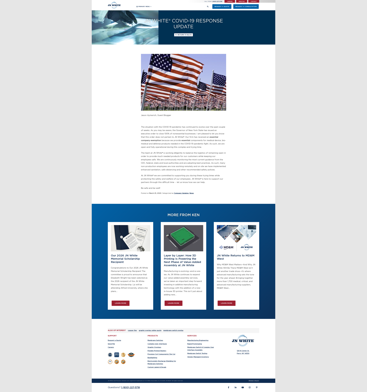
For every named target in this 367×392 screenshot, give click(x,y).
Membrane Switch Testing (197, 353)
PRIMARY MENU (144, 6)
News (192, 193)
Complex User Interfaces (157, 344)
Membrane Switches (155, 340)
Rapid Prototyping (194, 344)
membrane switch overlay (173, 330)
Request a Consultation (246, 6)
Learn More (120, 303)
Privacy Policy (254, 380)
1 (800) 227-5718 (217, 1)
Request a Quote (221, 6)
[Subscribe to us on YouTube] (242, 387)
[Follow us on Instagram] (249, 387)
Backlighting (152, 357)
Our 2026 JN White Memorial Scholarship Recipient (125, 259)
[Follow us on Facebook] (228, 387)
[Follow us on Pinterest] (256, 387)
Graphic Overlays (154, 347)
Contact (254, 1)
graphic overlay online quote (150, 330)
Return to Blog (184, 35)
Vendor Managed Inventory (198, 357)
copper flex (132, 330)
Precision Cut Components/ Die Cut (161, 354)
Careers (230, 1)
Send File (242, 1)
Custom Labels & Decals (157, 367)
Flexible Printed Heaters (157, 351)
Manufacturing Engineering (197, 340)
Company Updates (181, 193)
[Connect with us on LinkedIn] (235, 387)
